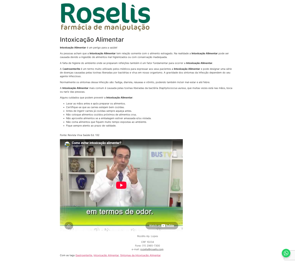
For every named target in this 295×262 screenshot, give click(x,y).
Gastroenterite (83, 255)
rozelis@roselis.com (151, 249)
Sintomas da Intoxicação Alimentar (140, 255)
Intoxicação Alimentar (106, 255)
